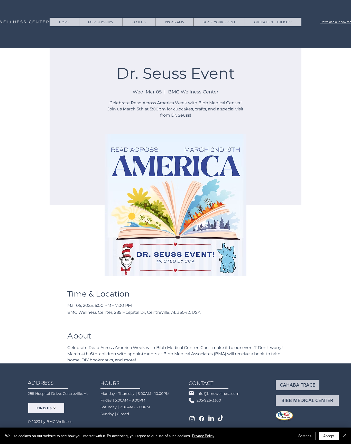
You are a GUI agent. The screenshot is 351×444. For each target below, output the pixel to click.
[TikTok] (220, 418)
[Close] (345, 436)
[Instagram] (192, 418)
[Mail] (191, 393)
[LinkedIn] (211, 418)
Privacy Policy (203, 435)
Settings (304, 435)
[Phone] (191, 400)
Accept (328, 435)
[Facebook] (201, 418)
